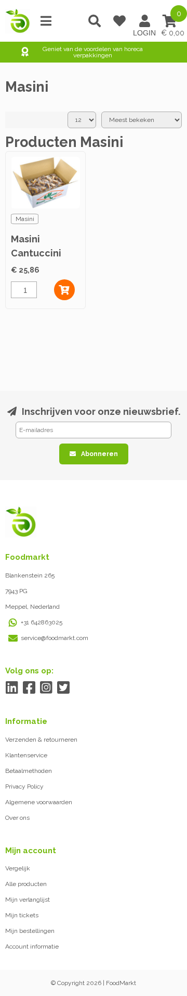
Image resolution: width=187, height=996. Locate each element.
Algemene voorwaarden (38, 802)
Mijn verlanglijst (27, 899)
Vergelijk (17, 868)
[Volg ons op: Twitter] (63, 688)
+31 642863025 (41, 622)
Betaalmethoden (28, 770)
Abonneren (99, 454)
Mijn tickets (21, 915)
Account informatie (32, 946)
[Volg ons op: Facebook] (28, 688)
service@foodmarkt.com (54, 638)
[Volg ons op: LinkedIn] (11, 688)
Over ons (17, 817)
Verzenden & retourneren (41, 739)
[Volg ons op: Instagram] (45, 688)
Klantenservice (26, 755)
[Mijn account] (144, 20)
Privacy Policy (24, 786)
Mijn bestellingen (30, 930)
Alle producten (26, 884)
